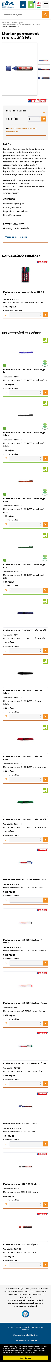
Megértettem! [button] (25, 1358)
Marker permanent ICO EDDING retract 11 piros (25, 1003)
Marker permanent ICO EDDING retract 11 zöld (25, 1063)
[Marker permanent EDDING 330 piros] (25, 1227)
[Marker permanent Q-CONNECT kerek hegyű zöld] (25, 547)
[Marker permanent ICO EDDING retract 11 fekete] (25, 922)
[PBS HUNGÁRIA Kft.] (8, 4)
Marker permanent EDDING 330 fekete (21, 1184)
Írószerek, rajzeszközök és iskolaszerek (16, 25)
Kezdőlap (5, 23)
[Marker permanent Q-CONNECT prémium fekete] (25, 673)
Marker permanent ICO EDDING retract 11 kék (24, 879)
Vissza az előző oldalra (16, 237)
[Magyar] (39, 6)
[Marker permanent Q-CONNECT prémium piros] (25, 739)
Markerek (36, 25)
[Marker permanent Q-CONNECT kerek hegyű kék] (25, 352)
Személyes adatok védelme (26, 1340)
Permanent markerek (9, 27)
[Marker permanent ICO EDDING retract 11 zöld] (25, 1046)
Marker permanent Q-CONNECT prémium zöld (25, 819)
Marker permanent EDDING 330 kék (20, 1123)
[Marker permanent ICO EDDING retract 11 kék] (25, 862)
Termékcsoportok (17, 23)
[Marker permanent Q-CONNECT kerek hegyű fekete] (25, 415)
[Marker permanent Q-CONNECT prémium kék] (25, 613)
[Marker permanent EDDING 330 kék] (25, 1106)
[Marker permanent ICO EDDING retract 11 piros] (25, 985)
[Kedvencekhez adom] (43, 112)
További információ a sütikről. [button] (25, 1353)
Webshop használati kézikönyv (25, 1335)
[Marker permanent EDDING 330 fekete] (25, 1166)
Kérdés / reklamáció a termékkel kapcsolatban (21, 130)
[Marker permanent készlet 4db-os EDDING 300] (25, 275)
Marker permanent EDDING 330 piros (20, 1244)
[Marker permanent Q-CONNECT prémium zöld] (25, 802)
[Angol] (39, 3)
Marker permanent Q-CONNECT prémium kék (24, 630)
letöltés (25, 228)
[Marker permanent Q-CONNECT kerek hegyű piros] (25, 481)
